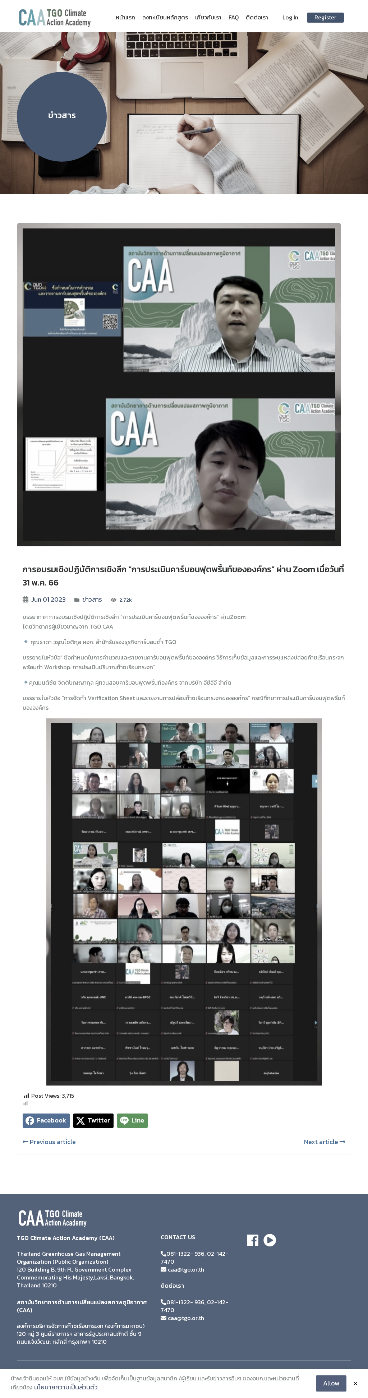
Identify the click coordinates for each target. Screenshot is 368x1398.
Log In (290, 17)
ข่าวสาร (92, 599)
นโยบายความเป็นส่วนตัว (66, 1387)
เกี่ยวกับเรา (208, 17)
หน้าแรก (125, 17)
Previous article (52, 1142)
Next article (322, 1142)
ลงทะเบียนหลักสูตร (165, 17)
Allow (331, 1383)
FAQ (234, 17)
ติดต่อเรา (257, 17)
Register (325, 17)
